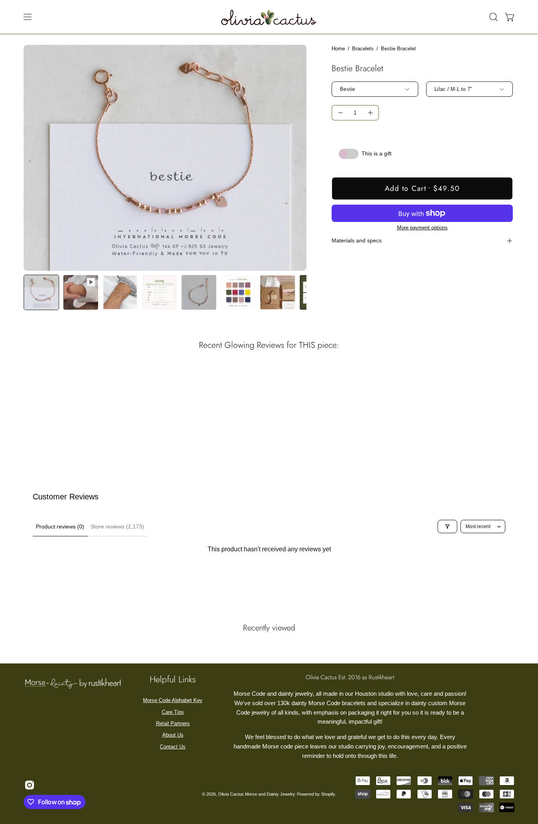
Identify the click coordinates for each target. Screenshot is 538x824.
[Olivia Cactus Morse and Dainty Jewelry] (269, 17)
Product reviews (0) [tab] (60, 526)
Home (338, 49)
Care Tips (173, 712)
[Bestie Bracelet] (41, 292)
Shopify (328, 794)
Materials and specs (357, 241)
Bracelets (363, 49)
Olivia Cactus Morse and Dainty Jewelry (256, 794)
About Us (173, 735)
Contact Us (173, 747)
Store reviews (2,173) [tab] (117, 526)
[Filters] (447, 526)
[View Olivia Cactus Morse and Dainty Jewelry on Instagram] (29, 785)
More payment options (422, 228)
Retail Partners (173, 723)
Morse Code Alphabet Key (172, 700)
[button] (493, 17)
